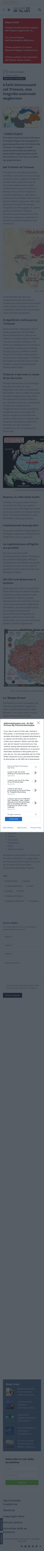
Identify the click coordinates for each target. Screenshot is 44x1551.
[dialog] (22, 775)
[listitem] (22, 767)
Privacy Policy (36, 828)
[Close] (39, 723)
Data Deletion (8, 828)
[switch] (35, 773)
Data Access (22, 828)
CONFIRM (13, 819)
